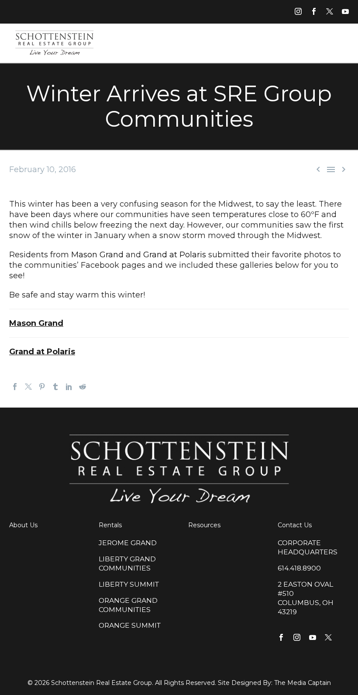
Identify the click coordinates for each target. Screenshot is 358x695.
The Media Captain (302, 683)
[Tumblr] (55, 386)
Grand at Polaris (174, 254)
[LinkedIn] (68, 386)
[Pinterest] (41, 386)
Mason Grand (97, 254)
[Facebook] (14, 386)
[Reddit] (82, 386)
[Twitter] (28, 386)
